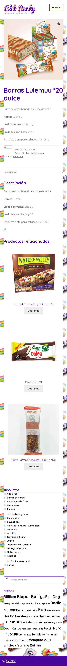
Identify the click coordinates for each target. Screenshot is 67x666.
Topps (15, 640)
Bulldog (7, 603)
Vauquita (36, 640)
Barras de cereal (35, 153)
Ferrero (21, 610)
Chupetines (13, 521)
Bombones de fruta (18, 501)
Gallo (49, 610)
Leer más (33, 310)
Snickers (27, 635)
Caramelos (13, 505)
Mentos (33, 622)
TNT (56, 634)
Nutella (59, 623)
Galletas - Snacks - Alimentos (23, 525)
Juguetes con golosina (19, 544)
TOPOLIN (7, 640)
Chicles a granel (19, 514)
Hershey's (22, 616)
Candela (15, 603)
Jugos (10, 540)
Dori (6, 610)
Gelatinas (12, 529)
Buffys (38, 596)
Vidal (47, 640)
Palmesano (27, 628)
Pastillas (11, 555)
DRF (13, 610)
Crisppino (44, 603)
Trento (23, 640)
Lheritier (44, 616)
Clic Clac (33, 603)
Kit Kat (34, 616)
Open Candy (12, 628)
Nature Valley (46, 622)
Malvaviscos (13, 552)
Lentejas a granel (16, 548)
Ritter (18, 634)
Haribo (9, 616)
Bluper (23, 596)
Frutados (32, 610)
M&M (24, 622)
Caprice (25, 603)
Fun (42, 609)
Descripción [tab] (10, 172)
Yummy (23, 645)
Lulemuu (18, 156)
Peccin (48, 628)
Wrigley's (10, 645)
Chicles (11, 509)
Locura (55, 616)
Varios (10, 565)
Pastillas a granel (20, 561)
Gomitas (11, 533)
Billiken (10, 596)
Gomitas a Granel (16, 537)
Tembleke (38, 634)
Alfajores (12, 494)
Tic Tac (49, 634)
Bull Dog (52, 596)
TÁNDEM (11, 661)
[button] (58, 23)
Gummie (56, 610)
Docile (55, 603)
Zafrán (35, 645)
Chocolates (13, 518)
